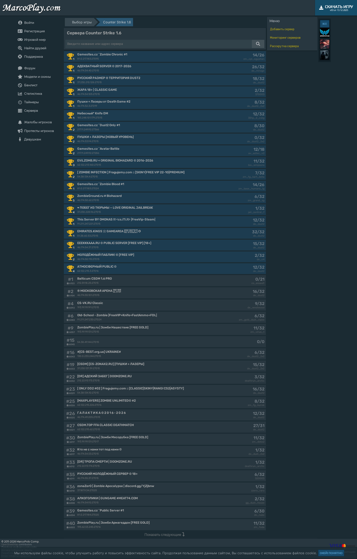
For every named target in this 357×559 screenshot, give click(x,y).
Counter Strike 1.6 (117, 22)
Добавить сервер (282, 29)
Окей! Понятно (331, 553)
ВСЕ (324, 23)
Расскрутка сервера (284, 46)
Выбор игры (82, 22)
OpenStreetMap (9, 544)
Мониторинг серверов (285, 38)
